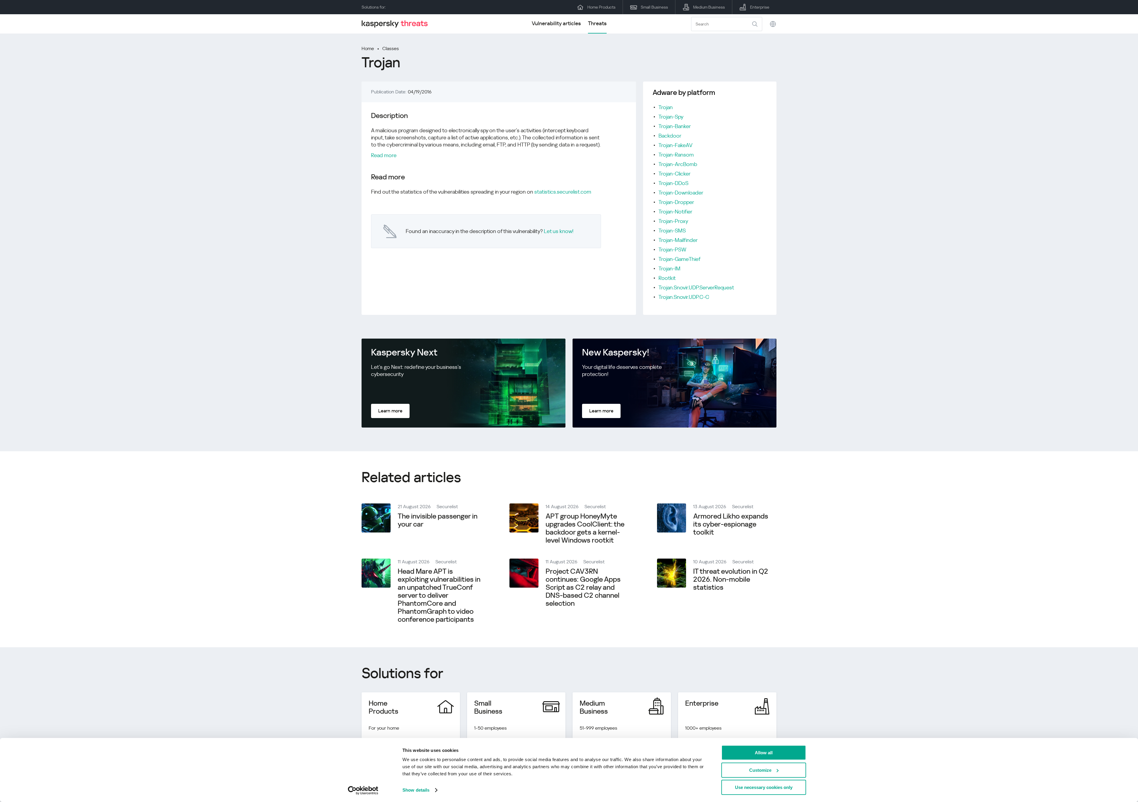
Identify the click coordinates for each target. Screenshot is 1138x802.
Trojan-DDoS (673, 183)
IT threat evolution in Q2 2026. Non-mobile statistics (730, 579)
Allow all (764, 752)
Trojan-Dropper (676, 202)
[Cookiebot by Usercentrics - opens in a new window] (363, 790)
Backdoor (669, 136)
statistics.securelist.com (562, 192)
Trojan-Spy (670, 117)
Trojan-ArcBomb (677, 164)
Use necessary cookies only (763, 787)
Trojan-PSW (672, 249)
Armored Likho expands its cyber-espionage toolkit (730, 524)
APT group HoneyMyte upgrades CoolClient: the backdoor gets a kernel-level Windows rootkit (585, 528)
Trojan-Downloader (680, 192)
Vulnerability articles (556, 23)
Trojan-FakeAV (675, 145)
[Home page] (397, 24)
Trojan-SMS (672, 230)
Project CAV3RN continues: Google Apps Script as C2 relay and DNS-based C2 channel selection (583, 587)
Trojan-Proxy (673, 221)
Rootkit (667, 278)
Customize (760, 770)
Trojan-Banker (674, 126)
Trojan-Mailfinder (678, 240)
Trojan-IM (669, 268)
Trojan (665, 107)
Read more (384, 155)
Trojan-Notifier (675, 211)
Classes (390, 48)
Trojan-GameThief (679, 259)
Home (368, 48)
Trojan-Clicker (674, 173)
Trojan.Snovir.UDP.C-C (683, 297)
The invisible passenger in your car (437, 520)
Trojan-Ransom (676, 155)
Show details (415, 790)
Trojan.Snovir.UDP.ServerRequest (696, 287)
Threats (597, 23)
